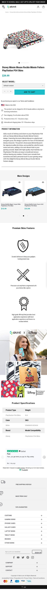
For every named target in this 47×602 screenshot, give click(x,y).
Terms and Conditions (27, 101)
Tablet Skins (10, 535)
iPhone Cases (10, 523)
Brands (8, 539)
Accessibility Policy (7, 578)
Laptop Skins (10, 531)
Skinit (12, 6)
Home (6, 12)
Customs (8, 515)
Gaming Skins (10, 519)
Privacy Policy (28, 578)
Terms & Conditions (39, 578)
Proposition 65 (18, 578)
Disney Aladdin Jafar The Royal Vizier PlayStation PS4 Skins (18, 205)
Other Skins (9, 543)
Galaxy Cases (10, 527)
